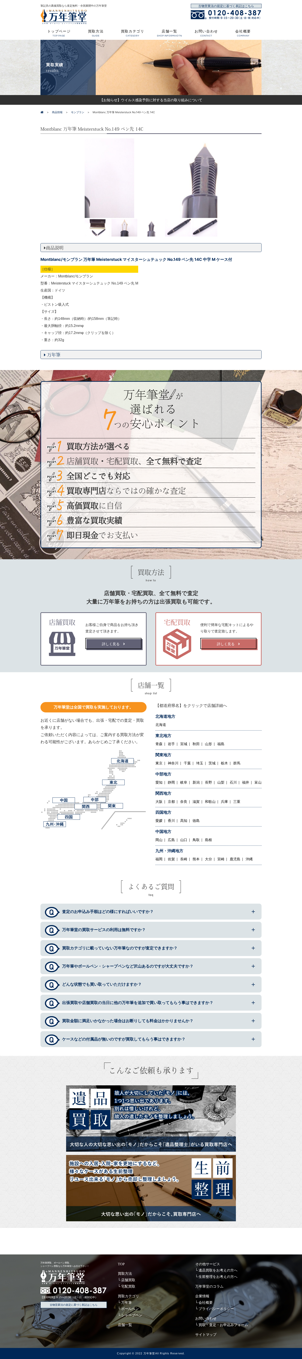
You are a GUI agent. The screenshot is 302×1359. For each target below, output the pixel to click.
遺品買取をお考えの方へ (218, 1270)
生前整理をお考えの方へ (218, 1277)
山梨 (220, 782)
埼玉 (199, 763)
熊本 (196, 859)
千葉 (187, 763)
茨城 (212, 763)
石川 (233, 782)
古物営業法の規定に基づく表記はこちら (226, 6)
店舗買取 (128, 1280)
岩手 (171, 744)
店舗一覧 (169, 33)
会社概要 (243, 33)
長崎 (183, 859)
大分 (208, 859)
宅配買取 (128, 1286)
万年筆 (126, 1302)
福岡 (158, 859)
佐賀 (171, 859)
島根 (208, 840)
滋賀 (196, 802)
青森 (158, 744)
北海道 (160, 725)
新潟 (196, 782)
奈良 (183, 802)
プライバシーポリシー (216, 1309)
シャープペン (131, 1315)
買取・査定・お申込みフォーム (223, 1325)
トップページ (59, 33)
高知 (183, 821)
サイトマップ (205, 1334)
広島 (171, 840)
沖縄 (249, 859)
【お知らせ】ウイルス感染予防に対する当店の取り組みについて (151, 100)
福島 (220, 744)
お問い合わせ (206, 33)
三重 (236, 802)
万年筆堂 (149, 1353)
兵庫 (224, 802)
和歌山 (210, 802)
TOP (121, 1264)
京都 (171, 802)
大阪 (158, 802)
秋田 (196, 744)
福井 (245, 782)
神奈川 (173, 763)
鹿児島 (235, 859)
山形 (208, 744)
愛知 (158, 782)
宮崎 (220, 859)
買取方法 (95, 33)
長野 (208, 782)
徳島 (196, 821)
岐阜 (183, 782)
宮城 (183, 744)
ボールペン (130, 1309)
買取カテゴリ (132, 33)
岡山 (158, 840)
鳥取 (196, 840)
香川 (171, 821)
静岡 (171, 782)
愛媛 (158, 821)
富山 (258, 782)
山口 (183, 840)
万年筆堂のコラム (209, 1286)
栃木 (224, 763)
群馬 (236, 763)
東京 (158, 763)
